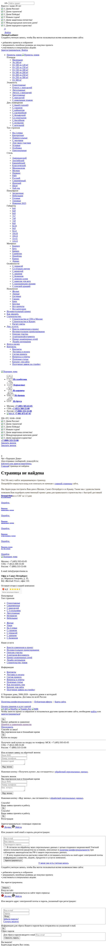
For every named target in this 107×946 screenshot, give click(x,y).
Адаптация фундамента (23, 336)
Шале (15, 185)
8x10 (14, 226)
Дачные (16, 294)
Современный (19, 180)
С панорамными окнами (24, 284)
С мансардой (18, 97)
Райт (14, 175)
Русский (16, 178)
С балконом (17, 276)
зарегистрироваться (10, 714)
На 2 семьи (17, 133)
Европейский (18, 163)
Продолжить (7, 727)
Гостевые (16, 296)
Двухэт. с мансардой (22, 92)
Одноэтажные (19, 85)
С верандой (17, 271)
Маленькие (17, 60)
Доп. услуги (13, 326)
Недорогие (12, 615)
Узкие (9, 625)
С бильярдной (19, 115)
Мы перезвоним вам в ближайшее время (20, 779)
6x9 (14, 213)
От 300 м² (16, 80)
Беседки (16, 304)
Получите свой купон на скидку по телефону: (23, 742)
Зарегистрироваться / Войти (14, 50)
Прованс (16, 173)
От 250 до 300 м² (20, 77)
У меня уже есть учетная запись (53, 863)
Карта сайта (60, 701)
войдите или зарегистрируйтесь (16, 463)
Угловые (16, 145)
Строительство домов (17, 662)
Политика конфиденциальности (16, 701)
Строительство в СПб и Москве (27, 319)
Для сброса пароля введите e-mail (19, 935)
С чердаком (17, 140)
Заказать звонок (8, 443)
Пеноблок (17, 256)
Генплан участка (20, 334)
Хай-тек (16, 188)
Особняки (17, 148)
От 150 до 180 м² (20, 70)
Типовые (16, 201)
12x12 (15, 241)
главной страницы (63, 483)
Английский (18, 160)
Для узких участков (21, 143)
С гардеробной (19, 113)
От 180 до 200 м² (20, 72)
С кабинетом (18, 110)
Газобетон (17, 253)
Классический (19, 165)
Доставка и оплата (21, 351)
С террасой (17, 266)
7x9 (14, 221)
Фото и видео (13, 344)
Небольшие (17, 196)
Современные (13, 605)
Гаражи (15, 299)
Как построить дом (16, 684)
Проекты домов (14, 55)
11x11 (15, 238)
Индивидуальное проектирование (28, 331)
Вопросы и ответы (21, 356)
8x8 (14, 223)
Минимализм (18, 168)
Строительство (14, 316)
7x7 (14, 216)
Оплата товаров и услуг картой (16, 706)
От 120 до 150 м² (20, 67)
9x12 (14, 231)
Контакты (12, 346)
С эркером (17, 273)
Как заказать (13, 314)
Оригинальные (19, 150)
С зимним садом (20, 279)
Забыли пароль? (11, 919)
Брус (14, 248)
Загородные (18, 193)
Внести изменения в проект (25, 329)
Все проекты (18, 306)
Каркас (15, 258)
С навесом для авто (21, 281)
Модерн (16, 170)
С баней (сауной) (20, 105)
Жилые (15, 291)
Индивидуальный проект (19, 311)
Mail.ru (18, 827)
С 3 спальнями (14, 610)
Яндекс (8, 827)
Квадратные (18, 135)
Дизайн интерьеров (21, 341)
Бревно (15, 251)
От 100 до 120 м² (20, 65)
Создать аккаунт (11, 921)
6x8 (14, 211)
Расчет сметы (18, 324)
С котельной (18, 125)
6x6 (14, 208)
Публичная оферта (43, 701)
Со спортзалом (19, 118)
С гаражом (17, 107)
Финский (16, 183)
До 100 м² (16, 62)
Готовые (16, 198)
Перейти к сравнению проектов (16, 724)
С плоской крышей (21, 286)
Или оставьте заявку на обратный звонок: (21, 752)
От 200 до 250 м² (20, 75)
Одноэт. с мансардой (22, 87)
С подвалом (18, 123)
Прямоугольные (19, 138)
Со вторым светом (21, 268)
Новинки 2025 (19, 203)
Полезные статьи (20, 359)
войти (94, 711)
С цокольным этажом (22, 100)
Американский (19, 158)
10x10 (15, 233)
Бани (14, 301)
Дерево (15, 261)
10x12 (15, 236)
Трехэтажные (18, 95)
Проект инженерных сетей (25, 339)
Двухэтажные (18, 90)
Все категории (19, 309)
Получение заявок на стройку (26, 364)
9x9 (14, 228)
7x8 (14, 218)
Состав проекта (19, 354)
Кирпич (16, 246)
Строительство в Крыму (23, 321)
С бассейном (18, 120)
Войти (7, 32)
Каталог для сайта (20, 362)
